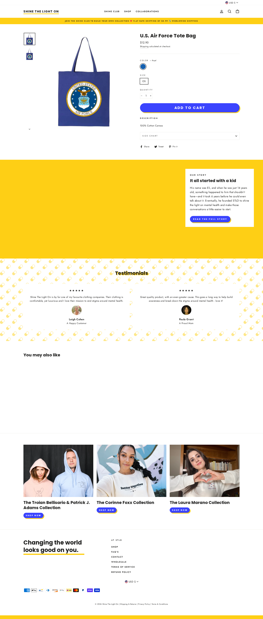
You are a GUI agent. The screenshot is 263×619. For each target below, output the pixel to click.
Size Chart (150, 135)
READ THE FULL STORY (210, 219)
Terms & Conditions (160, 604)
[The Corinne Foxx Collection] (132, 471)
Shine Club (112, 11)
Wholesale (119, 561)
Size (143, 75)
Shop (127, 11)
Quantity (146, 89)
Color (148, 60)
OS (144, 81)
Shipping (144, 46)
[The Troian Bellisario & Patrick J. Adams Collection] (58, 471)
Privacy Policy (144, 604)
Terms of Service (123, 566)
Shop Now (33, 515)
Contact (117, 556)
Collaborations (147, 11)
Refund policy (121, 572)
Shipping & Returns (128, 604)
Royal (143, 67)
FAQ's (115, 551)
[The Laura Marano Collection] (205, 471)
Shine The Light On (41, 11)
